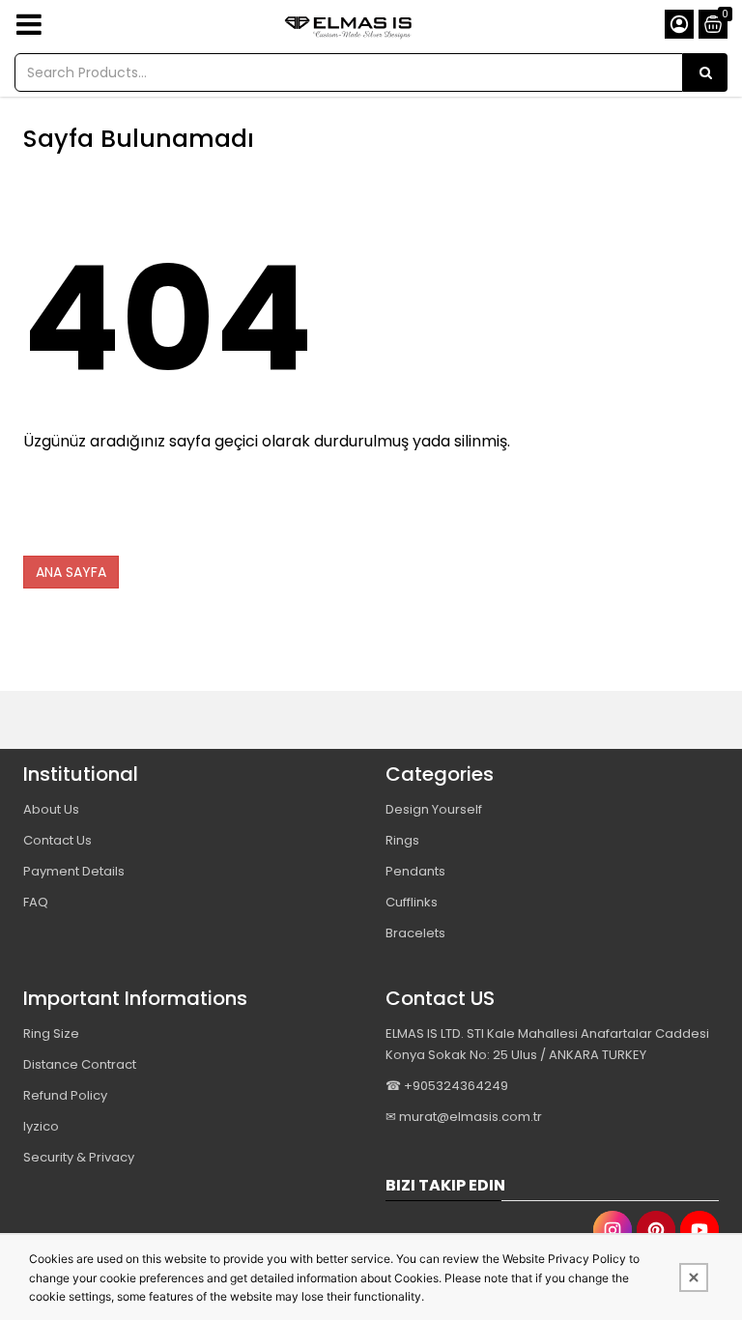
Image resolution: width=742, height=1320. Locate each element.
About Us (51, 809)
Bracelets (415, 933)
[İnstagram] (612, 1230)
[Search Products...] (705, 72)
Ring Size (51, 1033)
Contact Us (57, 840)
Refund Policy (65, 1095)
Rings (402, 840)
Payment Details (74, 871)
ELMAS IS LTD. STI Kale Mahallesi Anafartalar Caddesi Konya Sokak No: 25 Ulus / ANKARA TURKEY (547, 1044)
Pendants (415, 871)
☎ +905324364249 (446, 1085)
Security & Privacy (78, 1157)
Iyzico (41, 1126)
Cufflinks (411, 902)
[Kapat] (693, 1277)
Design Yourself (433, 809)
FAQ (35, 902)
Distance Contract (79, 1064)
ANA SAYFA (71, 572)
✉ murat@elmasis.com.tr (463, 1116)
